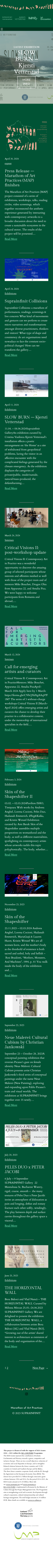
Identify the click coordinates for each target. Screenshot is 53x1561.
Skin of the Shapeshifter (17, 919)
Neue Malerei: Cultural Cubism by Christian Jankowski (26, 1042)
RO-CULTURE (9, 1487)
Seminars (9, 540)
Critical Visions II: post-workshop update (25, 550)
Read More (11, 239)
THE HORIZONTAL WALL (23, 1290)
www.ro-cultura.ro (34, 1500)
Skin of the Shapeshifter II (19, 794)
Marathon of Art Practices (26, 1408)
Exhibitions (10, 293)
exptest (8, 163)
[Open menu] (2, 29)
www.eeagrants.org (13, 1484)
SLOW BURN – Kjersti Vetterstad (26, 62)
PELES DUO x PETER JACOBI (24, 1169)
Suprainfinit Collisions (26, 301)
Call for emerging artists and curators (23, 669)
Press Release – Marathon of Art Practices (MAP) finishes (20, 178)
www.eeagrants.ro (29, 1484)
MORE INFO (26, 82)
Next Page (40, 1368)
